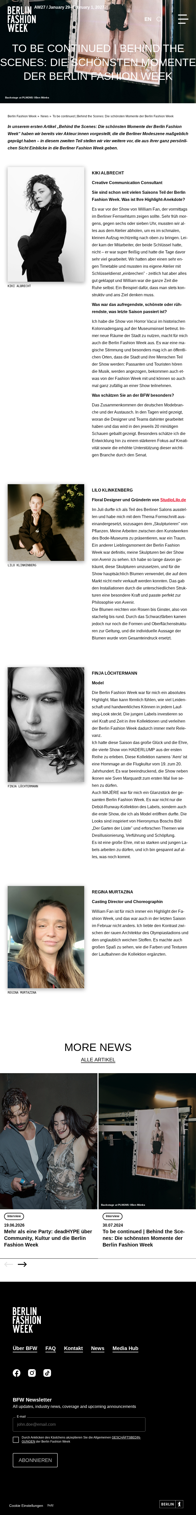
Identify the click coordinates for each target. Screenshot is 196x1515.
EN (147, 19)
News (44, 116)
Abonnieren (35, 1460)
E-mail (21, 1416)
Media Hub (125, 1348)
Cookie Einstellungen (26, 1506)
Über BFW (25, 1348)
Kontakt (73, 1348)
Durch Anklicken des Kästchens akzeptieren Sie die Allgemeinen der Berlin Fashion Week (81, 1439)
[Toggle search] (159, 19)
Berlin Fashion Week (22, 116)
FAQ (50, 1348)
